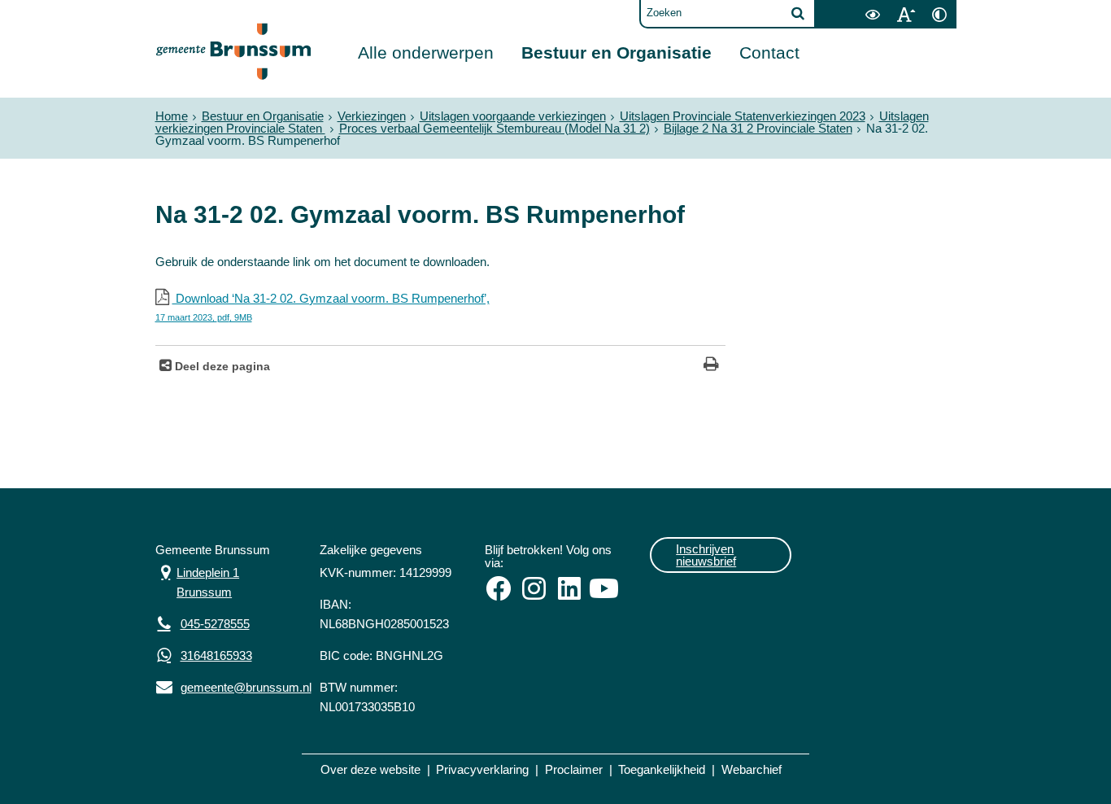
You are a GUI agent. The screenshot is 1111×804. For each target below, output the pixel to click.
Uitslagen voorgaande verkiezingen (513, 116)
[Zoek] (798, 13)
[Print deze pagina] (711, 366)
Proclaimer (574, 769)
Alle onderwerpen (426, 52)
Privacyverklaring (482, 769)
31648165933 (216, 655)
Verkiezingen (372, 116)
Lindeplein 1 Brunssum (197, 581)
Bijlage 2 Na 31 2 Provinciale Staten (758, 128)
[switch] (873, 14)
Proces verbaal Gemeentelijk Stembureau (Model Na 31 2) (494, 128)
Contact (769, 52)
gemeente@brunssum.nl (225, 686)
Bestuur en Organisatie (616, 52)
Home (171, 116)
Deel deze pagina (221, 366)
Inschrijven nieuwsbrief (706, 555)
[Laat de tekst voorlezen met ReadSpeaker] (847, 5)
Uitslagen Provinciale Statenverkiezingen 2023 (742, 116)
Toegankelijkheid (661, 769)
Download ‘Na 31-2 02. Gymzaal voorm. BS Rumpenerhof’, (322, 306)
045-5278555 (215, 624)
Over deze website (370, 769)
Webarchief (751, 769)
